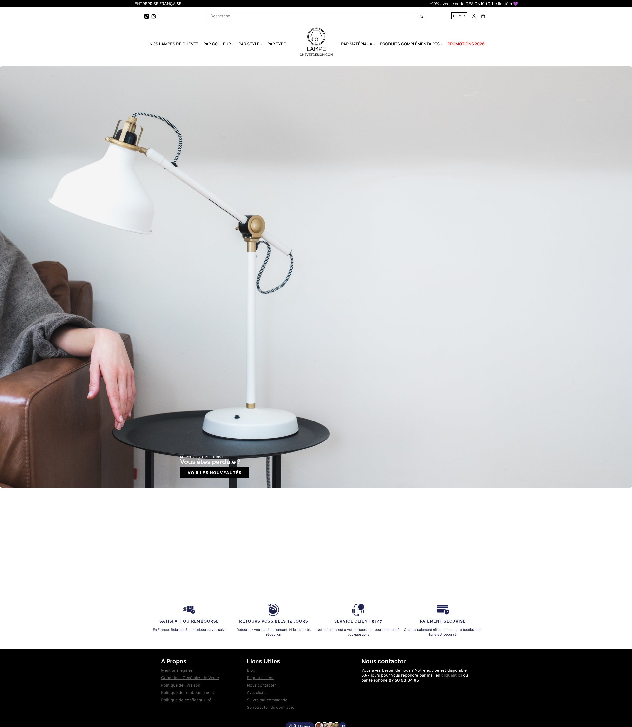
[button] (2, 3)
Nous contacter (261, 685)
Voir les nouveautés (215, 472)
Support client (260, 677)
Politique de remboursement (187, 692)
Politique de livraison (180, 685)
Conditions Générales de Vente (190, 677)
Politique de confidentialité (186, 699)
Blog (251, 670)
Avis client (256, 692)
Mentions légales (177, 670)
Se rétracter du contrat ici (271, 707)
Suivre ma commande (267, 699)
